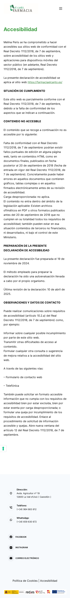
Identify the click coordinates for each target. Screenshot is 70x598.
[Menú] (60, 8)
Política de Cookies (25, 580)
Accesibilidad (48, 580)
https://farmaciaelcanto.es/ (45, 82)
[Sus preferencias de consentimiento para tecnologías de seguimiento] (3, 448)
